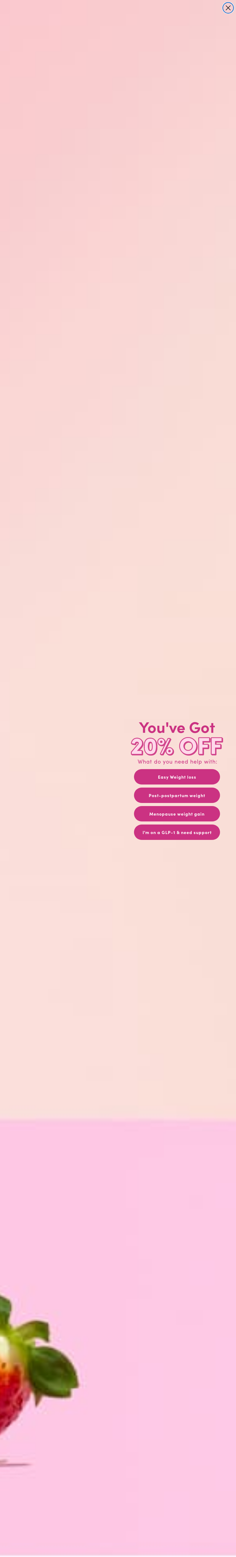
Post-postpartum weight (177, 795)
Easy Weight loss (177, 777)
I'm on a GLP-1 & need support (177, 832)
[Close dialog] (228, 7)
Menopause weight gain (177, 814)
